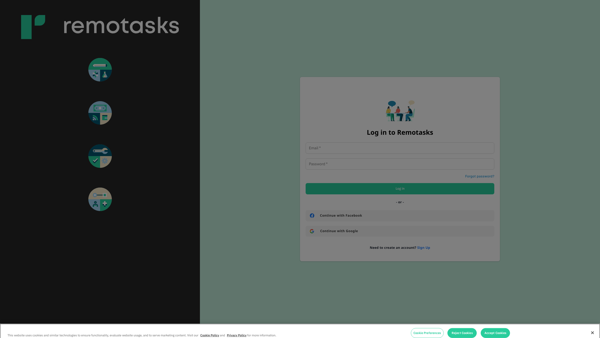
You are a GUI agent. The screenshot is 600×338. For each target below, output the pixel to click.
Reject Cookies (462, 328)
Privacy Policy (237, 330)
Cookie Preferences (427, 328)
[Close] (592, 328)
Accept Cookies (495, 328)
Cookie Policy (209, 330)
